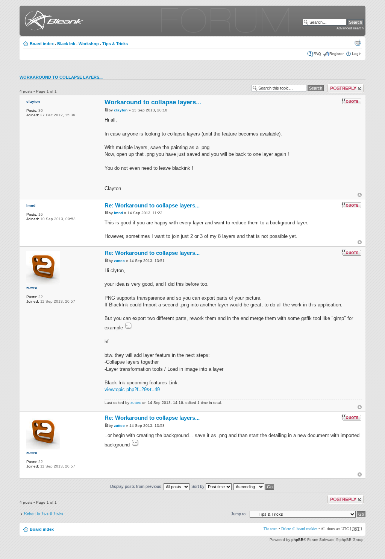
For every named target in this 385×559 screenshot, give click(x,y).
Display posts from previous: (137, 486)
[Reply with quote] (351, 101)
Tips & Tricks (115, 43)
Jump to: (239, 514)
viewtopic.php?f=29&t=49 (132, 389)
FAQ (317, 54)
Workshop (89, 43)
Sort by (198, 486)
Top (360, 195)
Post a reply (337, 86)
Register (336, 54)
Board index (42, 43)
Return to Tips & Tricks (43, 513)
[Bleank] (52, 22)
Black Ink (66, 43)
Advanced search (350, 28)
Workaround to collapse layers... (61, 77)
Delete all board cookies (299, 529)
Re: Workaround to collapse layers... (152, 205)
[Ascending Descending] (254, 486)
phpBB (297, 540)
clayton (33, 101)
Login (357, 54)
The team (270, 529)
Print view (357, 42)
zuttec (31, 288)
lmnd (30, 205)
